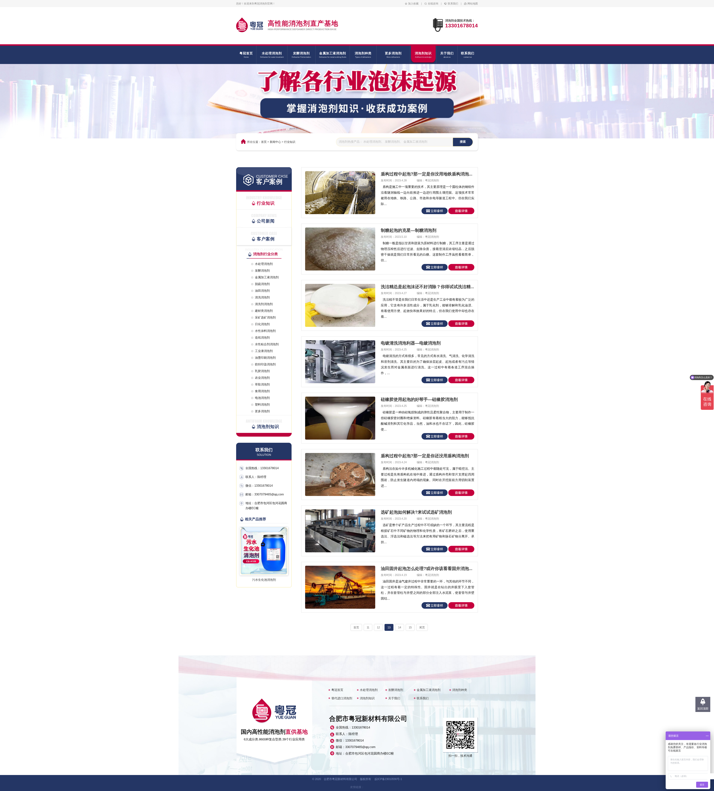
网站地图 (472, 3)
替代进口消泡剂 (341, 698)
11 (368, 627)
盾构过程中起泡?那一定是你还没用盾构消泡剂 (425, 455)
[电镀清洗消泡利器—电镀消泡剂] (337, 361)
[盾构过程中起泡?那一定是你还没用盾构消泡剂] (337, 474)
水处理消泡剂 (369, 689)
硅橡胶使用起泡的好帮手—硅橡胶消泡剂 (419, 399)
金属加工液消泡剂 (428, 689)
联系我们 (453, 3)
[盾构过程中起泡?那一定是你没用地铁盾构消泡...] (337, 192)
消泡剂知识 (367, 698)
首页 (264, 141)
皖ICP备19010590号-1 (388, 779)
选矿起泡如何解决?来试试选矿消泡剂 (416, 512)
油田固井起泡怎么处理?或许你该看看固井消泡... (426, 568)
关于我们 (394, 698)
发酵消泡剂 (395, 689)
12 (378, 627)
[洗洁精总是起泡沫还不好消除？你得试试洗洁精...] (337, 305)
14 (399, 627)
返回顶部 (702, 708)
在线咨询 (433, 3)
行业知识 (289, 141)
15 (410, 627)
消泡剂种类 (459, 689)
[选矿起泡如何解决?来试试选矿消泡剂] (337, 530)
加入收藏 (413, 3)
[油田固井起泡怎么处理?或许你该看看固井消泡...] (337, 587)
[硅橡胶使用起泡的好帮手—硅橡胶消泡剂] (337, 418)
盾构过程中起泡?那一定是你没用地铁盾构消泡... (426, 174)
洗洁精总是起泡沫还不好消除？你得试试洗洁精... (427, 286)
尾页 (422, 627)
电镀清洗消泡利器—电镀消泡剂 (411, 343)
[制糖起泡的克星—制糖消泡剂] (337, 249)
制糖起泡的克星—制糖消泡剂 (408, 230)
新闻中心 (275, 141)
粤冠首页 (337, 689)
